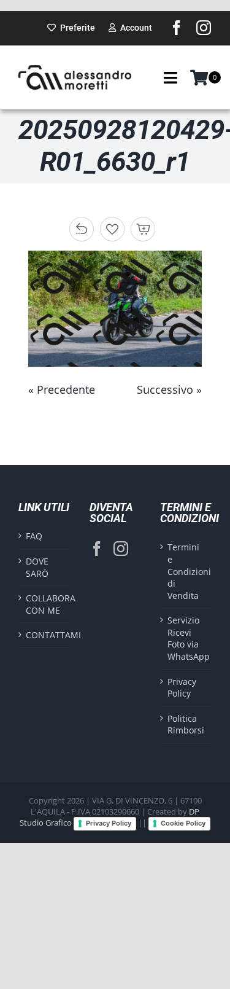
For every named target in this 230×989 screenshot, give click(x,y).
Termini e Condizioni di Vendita (186, 571)
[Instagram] (120, 548)
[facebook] (176, 27)
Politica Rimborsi (185, 725)
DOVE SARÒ (37, 567)
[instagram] (203, 27)
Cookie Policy (183, 823)
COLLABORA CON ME (45, 604)
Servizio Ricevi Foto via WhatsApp (186, 638)
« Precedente (61, 389)
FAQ (34, 536)
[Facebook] (97, 548)
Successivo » (169, 389)
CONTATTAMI (45, 635)
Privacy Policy (181, 688)
